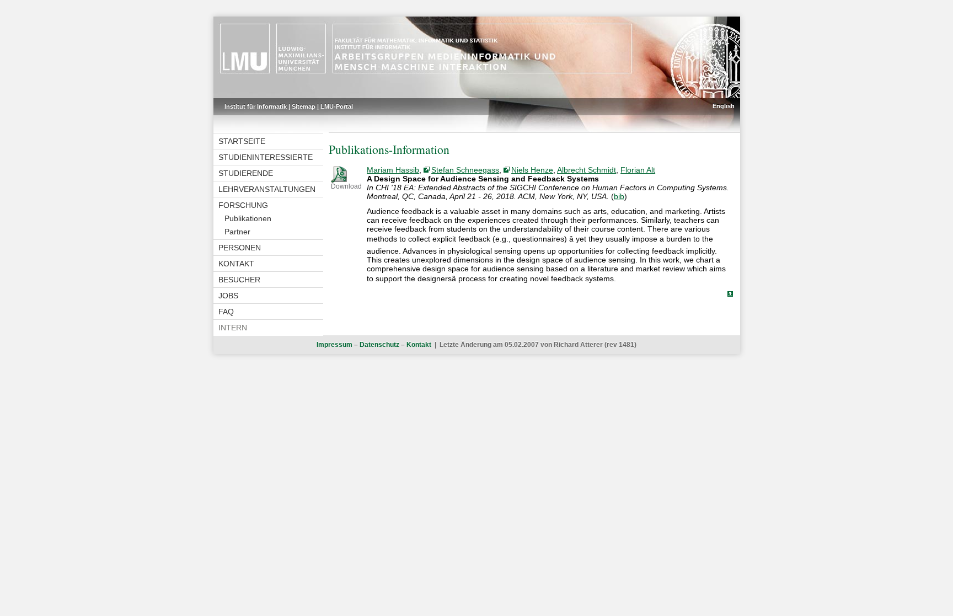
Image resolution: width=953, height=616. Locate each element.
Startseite (241, 141)
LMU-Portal (336, 106)
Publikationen (247, 218)
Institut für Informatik (255, 106)
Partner (237, 231)
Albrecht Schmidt (586, 169)
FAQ (226, 311)
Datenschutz (379, 345)
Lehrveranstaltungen (266, 189)
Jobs (228, 295)
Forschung (243, 205)
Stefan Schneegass (465, 169)
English (724, 106)
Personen (239, 247)
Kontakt (236, 263)
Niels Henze (532, 169)
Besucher (239, 279)
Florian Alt (637, 169)
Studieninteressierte (265, 157)
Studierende (245, 173)
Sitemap (303, 106)
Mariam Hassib (393, 169)
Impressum (334, 345)
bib (619, 196)
